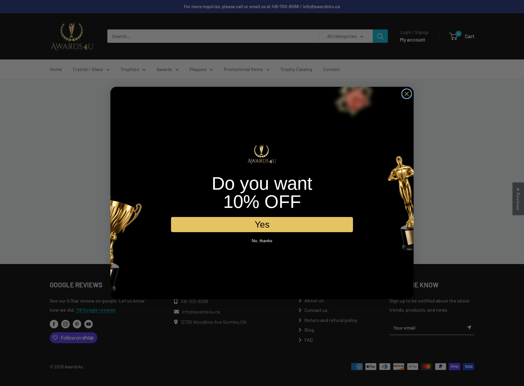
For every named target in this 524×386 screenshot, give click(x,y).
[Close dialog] (406, 93)
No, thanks (262, 241)
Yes (262, 225)
